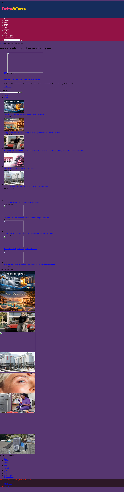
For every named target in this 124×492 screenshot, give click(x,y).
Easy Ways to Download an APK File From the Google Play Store (26, 218)
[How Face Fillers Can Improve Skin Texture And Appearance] (17, 392)
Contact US (7, 483)
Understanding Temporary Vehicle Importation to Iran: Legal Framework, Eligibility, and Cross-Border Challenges (44, 151)
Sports (5, 30)
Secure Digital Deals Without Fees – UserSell (19, 168)
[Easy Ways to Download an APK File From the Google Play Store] (14, 216)
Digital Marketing (9, 37)
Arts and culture (8, 35)
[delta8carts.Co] (13, 13)
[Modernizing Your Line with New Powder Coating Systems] (14, 113)
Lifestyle (6, 27)
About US (7, 486)
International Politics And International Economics (21, 202)
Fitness (6, 24)
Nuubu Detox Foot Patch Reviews (22, 79)
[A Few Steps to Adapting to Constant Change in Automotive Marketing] (14, 231)
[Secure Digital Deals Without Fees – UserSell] (14, 166)
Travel (5, 33)
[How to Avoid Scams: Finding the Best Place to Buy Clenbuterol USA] (17, 433)
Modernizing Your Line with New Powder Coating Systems (24, 115)
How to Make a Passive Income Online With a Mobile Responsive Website (29, 264)
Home (5, 19)
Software (6, 29)
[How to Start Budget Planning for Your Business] (14, 247)
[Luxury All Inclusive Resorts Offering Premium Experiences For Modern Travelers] (14, 130)
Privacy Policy (8, 484)
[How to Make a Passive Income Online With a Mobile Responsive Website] (14, 262)
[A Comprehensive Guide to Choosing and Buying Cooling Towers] (14, 184)
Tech (5, 32)
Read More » (7, 87)
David (5, 74)
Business (6, 20)
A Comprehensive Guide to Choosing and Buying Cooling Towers (26, 186)
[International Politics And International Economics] (14, 200)
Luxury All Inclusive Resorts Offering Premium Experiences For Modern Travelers (32, 133)
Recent (6, 95)
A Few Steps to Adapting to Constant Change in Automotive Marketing (29, 233)
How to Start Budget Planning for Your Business (20, 249)
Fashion (6, 22)
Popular (6, 97)
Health (5, 25)
